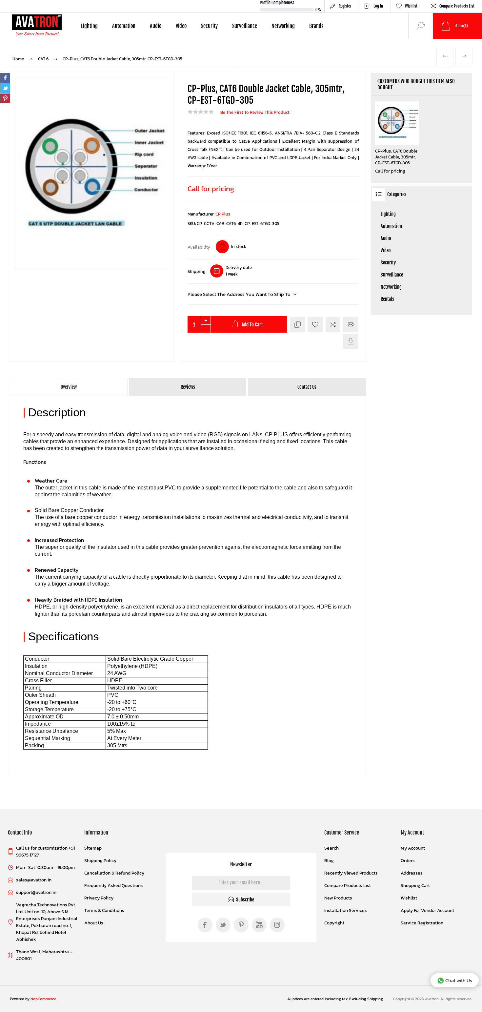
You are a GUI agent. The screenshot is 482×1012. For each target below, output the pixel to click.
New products (338, 898)
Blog (329, 860)
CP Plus (222, 214)
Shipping (196, 271)
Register (345, 6)
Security (388, 262)
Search (331, 848)
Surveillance (392, 275)
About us (93, 922)
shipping (375, 999)
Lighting (388, 214)
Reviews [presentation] (188, 387)
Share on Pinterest (5, 98)
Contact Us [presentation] (306, 387)
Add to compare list (333, 324)
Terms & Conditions (104, 910)
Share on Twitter (5, 88)
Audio (386, 238)
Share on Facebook (5, 78)
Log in (378, 6)
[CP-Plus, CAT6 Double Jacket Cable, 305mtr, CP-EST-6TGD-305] (397, 123)
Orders (408, 860)
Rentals (387, 299)
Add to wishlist (315, 324)
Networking (391, 287)
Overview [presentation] (69, 387)
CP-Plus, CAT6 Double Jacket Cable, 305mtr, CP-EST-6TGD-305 (396, 157)
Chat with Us (458, 980)
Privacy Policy (98, 898)
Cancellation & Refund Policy (114, 873)
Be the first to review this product (255, 112)
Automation (391, 226)
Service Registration (422, 922)
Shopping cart (415, 885)
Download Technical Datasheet (350, 341)
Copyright (334, 922)
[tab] (69, 387)
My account (413, 848)
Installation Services (345, 910)
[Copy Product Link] (297, 324)
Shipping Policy (100, 860)
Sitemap (93, 848)
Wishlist (409, 898)
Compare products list (456, 6)
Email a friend (350, 324)
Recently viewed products (351, 873)
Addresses (412, 873)
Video (386, 250)
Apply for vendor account (427, 910)
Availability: (199, 247)
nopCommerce (43, 999)
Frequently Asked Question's (114, 885)
